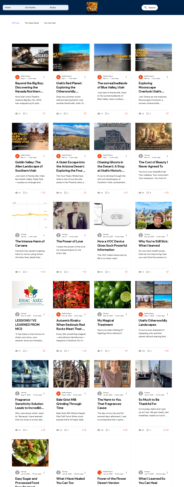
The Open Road (32, 23)
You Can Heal (49, 23)
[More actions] (44, 83)
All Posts (15, 23)
